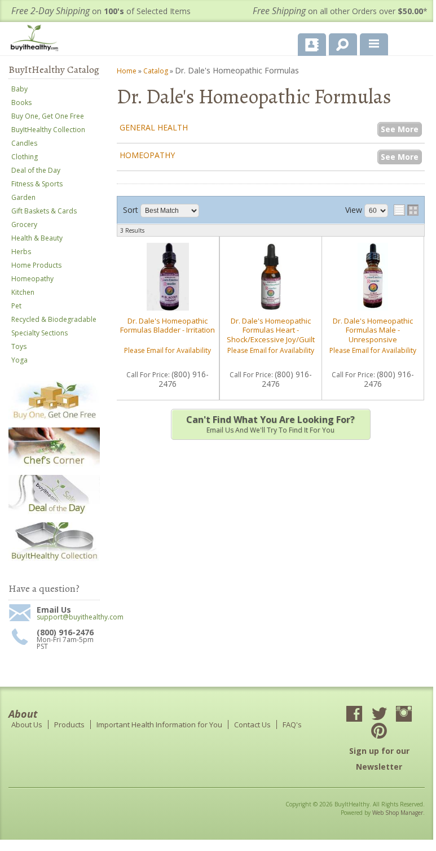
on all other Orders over (340, 11)
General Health (154, 127)
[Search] (339, 42)
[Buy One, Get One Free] (54, 418)
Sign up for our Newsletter (379, 758)
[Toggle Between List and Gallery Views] (406, 210)
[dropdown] (374, 44)
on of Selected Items (101, 11)
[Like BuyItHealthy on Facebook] (354, 715)
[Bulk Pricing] (54, 560)
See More (400, 129)
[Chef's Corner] (54, 465)
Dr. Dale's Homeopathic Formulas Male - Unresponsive (373, 330)
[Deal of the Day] (54, 513)
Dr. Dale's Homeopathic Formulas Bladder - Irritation (167, 325)
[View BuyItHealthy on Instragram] (403, 715)
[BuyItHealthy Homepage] (36, 39)
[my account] (312, 44)
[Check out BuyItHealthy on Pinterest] (379, 731)
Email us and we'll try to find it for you (270, 424)
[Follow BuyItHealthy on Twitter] (379, 715)
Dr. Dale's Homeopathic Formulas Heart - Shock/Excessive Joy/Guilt (271, 330)
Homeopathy (147, 155)
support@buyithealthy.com (68, 617)
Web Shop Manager (397, 813)
